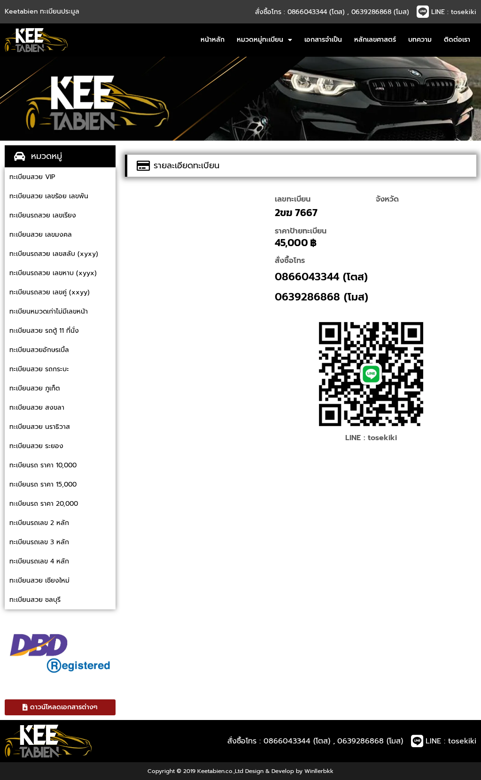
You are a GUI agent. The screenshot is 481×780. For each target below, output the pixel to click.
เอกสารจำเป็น (323, 40)
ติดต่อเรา (457, 40)
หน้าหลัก (213, 40)
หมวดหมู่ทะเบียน (260, 40)
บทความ (420, 40)
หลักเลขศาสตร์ (375, 40)
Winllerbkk (319, 771)
